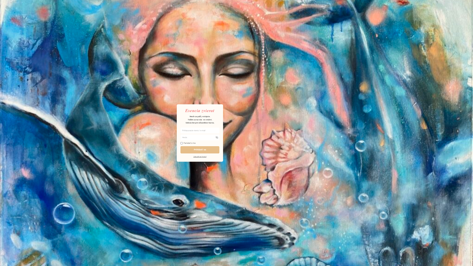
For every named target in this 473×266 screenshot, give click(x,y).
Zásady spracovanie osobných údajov (260, 160)
